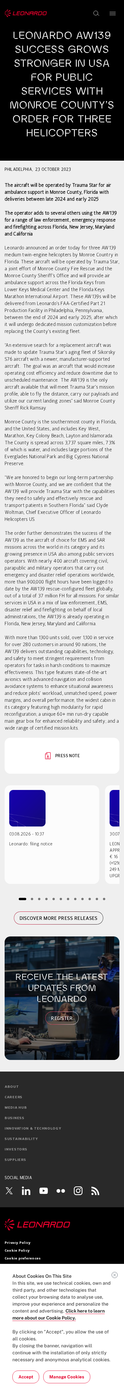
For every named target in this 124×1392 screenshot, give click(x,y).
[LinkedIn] (26, 1191)
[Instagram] (78, 1191)
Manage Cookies (66, 1376)
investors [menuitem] (16, 1149)
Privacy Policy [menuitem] (18, 1243)
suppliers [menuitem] (15, 1160)
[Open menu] (112, 13)
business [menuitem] (15, 1118)
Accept (25, 1376)
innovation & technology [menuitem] (33, 1128)
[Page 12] (104, 898)
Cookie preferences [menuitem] (23, 1258)
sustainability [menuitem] (21, 1139)
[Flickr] (61, 1191)
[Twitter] (9, 1191)
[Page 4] (46, 898)
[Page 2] (32, 898)
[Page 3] (39, 898)
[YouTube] (43, 1191)
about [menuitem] (12, 1087)
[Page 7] (68, 898)
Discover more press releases (59, 918)
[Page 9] (82, 898)
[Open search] (96, 13)
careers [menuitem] (13, 1097)
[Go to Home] (62, 1224)
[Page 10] (89, 898)
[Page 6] (61, 898)
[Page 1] (22, 898)
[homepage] (26, 13)
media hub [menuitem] (16, 1108)
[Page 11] (97, 898)
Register (62, 1018)
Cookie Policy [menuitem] (17, 1251)
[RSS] (95, 1191)
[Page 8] (75, 898)
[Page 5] (53, 898)
